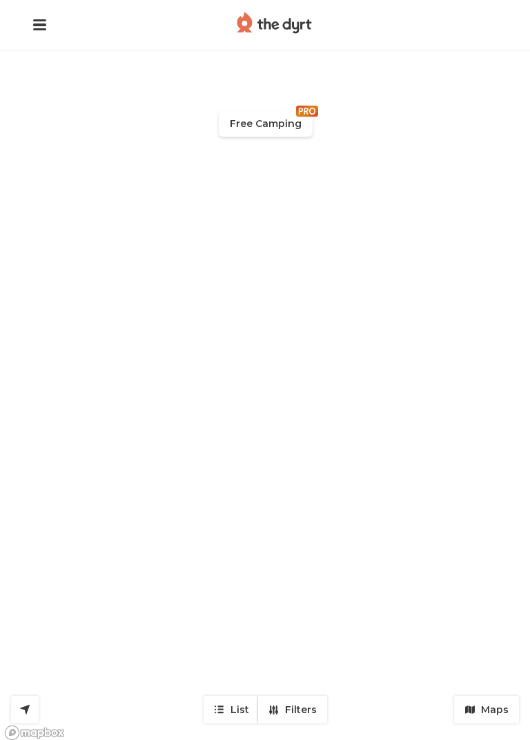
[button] (39, 25)
